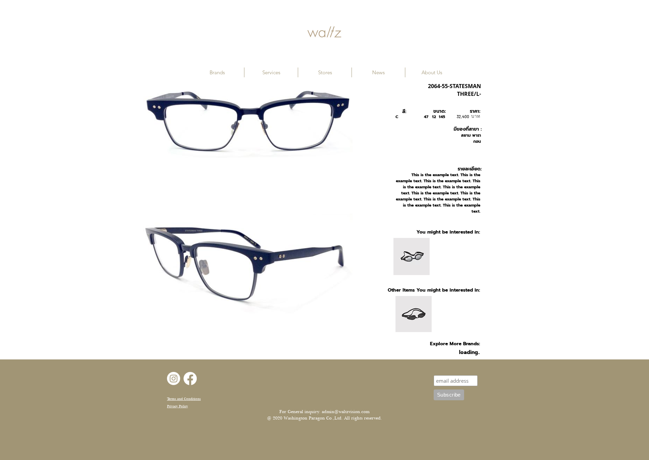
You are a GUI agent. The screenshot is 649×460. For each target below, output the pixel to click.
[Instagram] (173, 378)
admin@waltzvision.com (345, 411)
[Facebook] (190, 378)
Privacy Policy (177, 406)
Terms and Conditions (184, 399)
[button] (217, 72)
